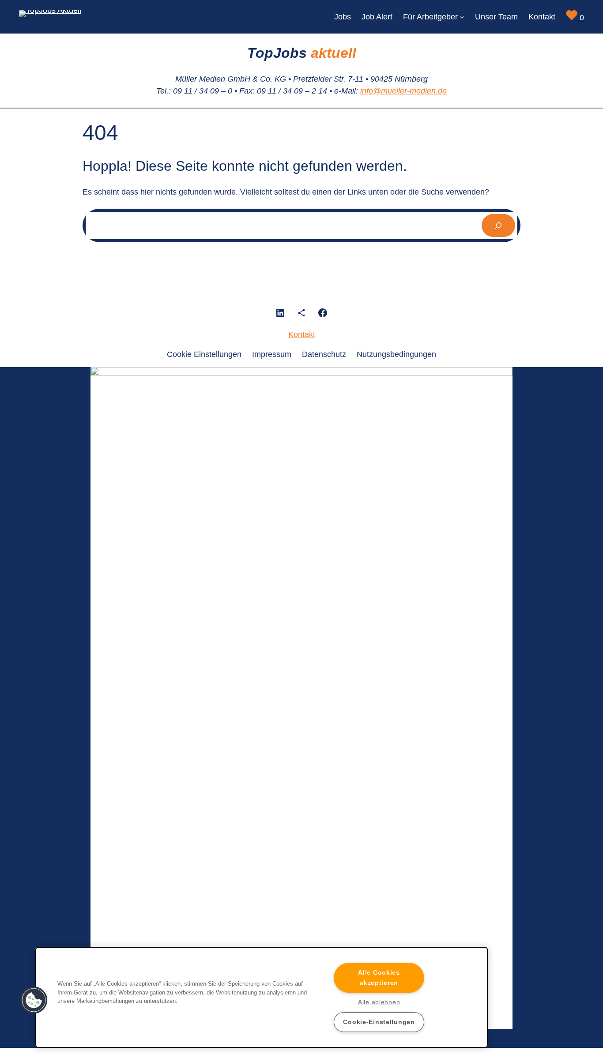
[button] (34, 1000)
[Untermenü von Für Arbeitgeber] (462, 17)
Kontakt (301, 334)
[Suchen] (498, 225)
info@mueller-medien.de (403, 90)
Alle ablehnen (379, 1002)
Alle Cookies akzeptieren (379, 977)
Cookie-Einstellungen (379, 1021)
